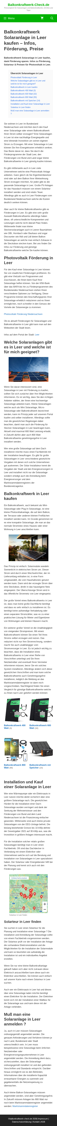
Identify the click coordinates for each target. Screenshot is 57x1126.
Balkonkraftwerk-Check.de (28, 5)
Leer (37, 334)
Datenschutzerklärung (21, 1122)
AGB (43, 1122)
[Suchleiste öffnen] (52, 18)
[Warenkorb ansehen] (42, 18)
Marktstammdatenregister (25, 1106)
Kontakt (36, 1122)
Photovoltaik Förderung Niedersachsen (23, 314)
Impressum (43, 1119)
